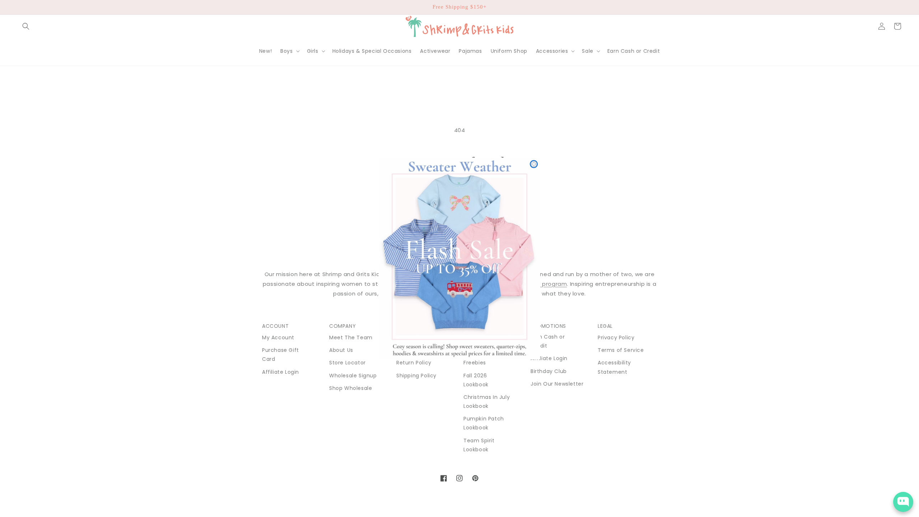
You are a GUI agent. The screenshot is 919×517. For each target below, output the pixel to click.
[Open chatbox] (903, 502)
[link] (459, 258)
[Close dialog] (533, 164)
